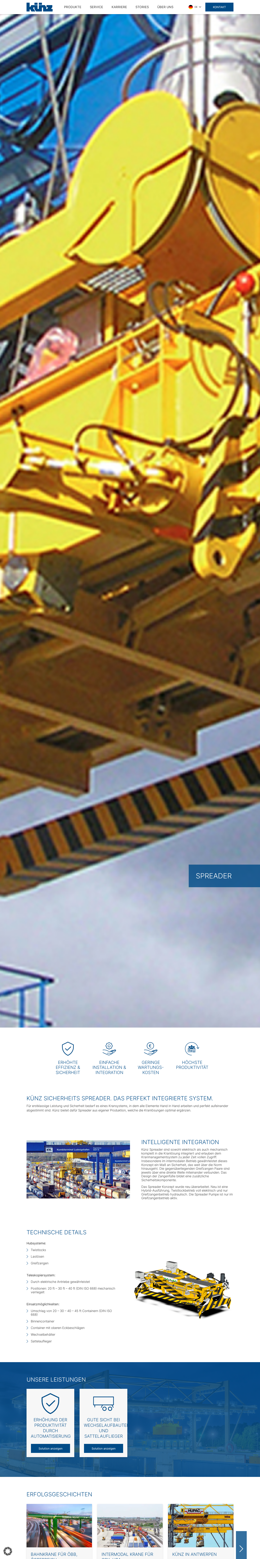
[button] (8, 1551)
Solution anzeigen (50, 1448)
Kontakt (219, 7)
